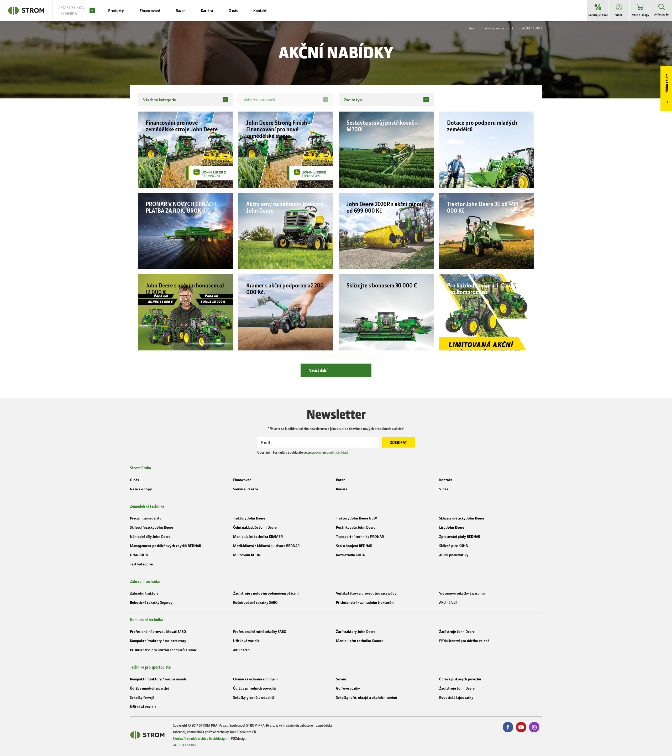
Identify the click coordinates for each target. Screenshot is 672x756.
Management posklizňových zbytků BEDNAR (165, 545)
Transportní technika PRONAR (360, 536)
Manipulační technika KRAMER (258, 536)
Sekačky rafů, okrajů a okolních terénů (366, 697)
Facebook (508, 727)
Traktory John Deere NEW (356, 518)
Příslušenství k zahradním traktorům (365, 602)
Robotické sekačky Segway (151, 602)
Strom (472, 28)
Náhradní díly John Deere (150, 536)
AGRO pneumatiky (453, 554)
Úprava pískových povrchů (460, 678)
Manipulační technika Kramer (359, 640)
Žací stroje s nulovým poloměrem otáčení (266, 593)
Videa (443, 488)
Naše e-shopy (141, 488)
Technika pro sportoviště (498, 28)
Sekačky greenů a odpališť (254, 697)
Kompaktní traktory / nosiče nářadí (158, 678)
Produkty (116, 10)
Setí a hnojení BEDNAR (354, 545)
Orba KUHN (139, 554)
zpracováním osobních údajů (327, 452)
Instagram (534, 727)
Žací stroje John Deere (457, 631)
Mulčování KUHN (247, 554)
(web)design (218, 738)
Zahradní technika (145, 581)
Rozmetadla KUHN (350, 554)
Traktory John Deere (249, 518)
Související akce (245, 488)
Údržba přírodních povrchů (254, 688)
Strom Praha (140, 467)
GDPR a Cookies (184, 745)
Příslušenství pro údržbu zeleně (464, 640)
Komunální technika (146, 619)
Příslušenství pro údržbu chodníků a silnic (163, 649)
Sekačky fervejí (142, 697)
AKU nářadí (448, 602)
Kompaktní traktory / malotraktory (158, 640)
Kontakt (445, 479)
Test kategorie (141, 563)
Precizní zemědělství (146, 518)
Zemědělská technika (147, 506)
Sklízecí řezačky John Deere (151, 527)
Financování (243, 479)
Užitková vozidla (246, 640)
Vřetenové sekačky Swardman (462, 593)
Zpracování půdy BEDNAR (459, 536)
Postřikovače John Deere (355, 527)
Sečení (341, 678)
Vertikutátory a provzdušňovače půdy (366, 593)
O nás (134, 479)
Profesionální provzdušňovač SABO (158, 631)
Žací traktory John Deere (355, 631)
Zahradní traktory (144, 593)
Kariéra (341, 488)
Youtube (521, 727)
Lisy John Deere (451, 527)
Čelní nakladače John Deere (255, 527)
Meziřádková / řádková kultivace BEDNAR (266, 545)
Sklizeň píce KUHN (453, 545)
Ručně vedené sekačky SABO (255, 602)
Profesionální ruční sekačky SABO (259, 631)
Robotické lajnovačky (456, 697)
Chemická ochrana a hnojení (255, 678)
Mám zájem (666, 83)
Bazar (340, 479)
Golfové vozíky (348, 688)
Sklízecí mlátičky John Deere (461, 518)
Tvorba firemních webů (189, 738)
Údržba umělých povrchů (149, 688)
